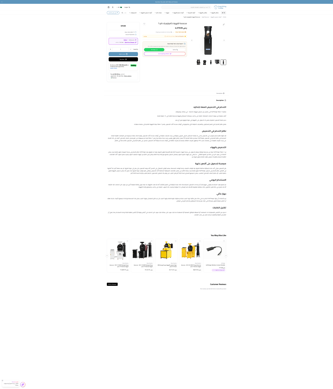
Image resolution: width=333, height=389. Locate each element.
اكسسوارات (133, 13)
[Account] (112, 7)
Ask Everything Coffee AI (163, 54)
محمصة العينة (205, 17)
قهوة (167, 13)
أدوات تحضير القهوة (178, 13)
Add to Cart (122, 54)
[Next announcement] (331, 2)
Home (224, 17)
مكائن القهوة (215, 13)
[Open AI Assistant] (22, 384)
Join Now (145, 36)
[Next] (224, 40)
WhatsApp (153, 50)
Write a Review (112, 284)
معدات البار (159, 13)
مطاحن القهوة (203, 13)
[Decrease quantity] (130, 49)
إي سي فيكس (112, 13)
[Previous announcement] (2, 2)
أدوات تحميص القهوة (146, 13)
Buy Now (122, 59)
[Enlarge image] (223, 24)
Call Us (174, 50)
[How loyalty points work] (165, 36)
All (222, 13)
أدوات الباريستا (191, 13)
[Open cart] (108, 7)
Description (219, 93)
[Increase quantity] (110, 49)
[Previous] (191, 40)
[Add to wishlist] (144, 23)
